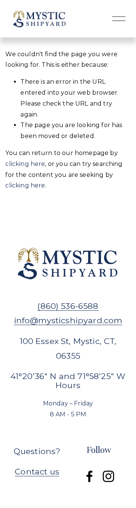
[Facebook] (89, 476)
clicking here (25, 163)
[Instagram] (108, 476)
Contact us (37, 471)
